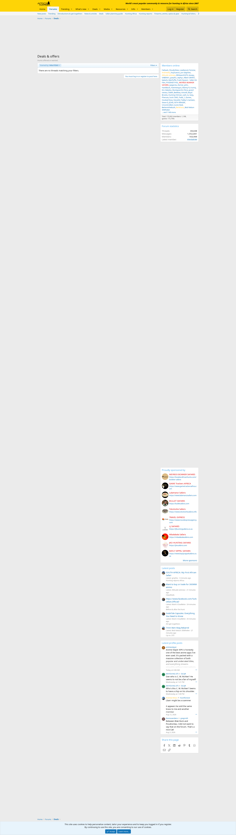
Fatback (165, 70)
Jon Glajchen (186, 72)
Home (42, 9)
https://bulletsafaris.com (179, 503)
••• (196, 670)
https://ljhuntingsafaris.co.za (180, 529)
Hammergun (176, 87)
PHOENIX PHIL (172, 82)
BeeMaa (177, 92)
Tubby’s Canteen (188, 100)
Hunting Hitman (175, 95)
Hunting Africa (131, 13)
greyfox (173, 77)
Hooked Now (167, 100)
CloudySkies (174, 70)
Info (133, 9)
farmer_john (183, 85)
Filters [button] (152, 65)
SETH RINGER (179, 102)
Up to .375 (170, 635)
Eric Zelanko (167, 90)
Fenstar (192, 70)
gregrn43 (184, 718)
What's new (81, 9)
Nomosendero (172, 718)
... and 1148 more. (169, 112)
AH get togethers (173, 624)
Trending (65, 9)
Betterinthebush (168, 107)
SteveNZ (176, 100)
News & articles (90, 13)
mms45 (184, 92)
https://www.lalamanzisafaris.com (183, 495)
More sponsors (190, 560)
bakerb (165, 80)
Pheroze (165, 97)
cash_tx (186, 95)
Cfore (185, 90)
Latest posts (168, 568)
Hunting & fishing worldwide (193, 13)
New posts (41, 13)
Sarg (191, 95)
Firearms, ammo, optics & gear (166, 13)
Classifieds (170, 595)
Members (145, 9)
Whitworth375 (182, 75)
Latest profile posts (172, 642)
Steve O (165, 102)
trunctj (193, 87)
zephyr (180, 77)
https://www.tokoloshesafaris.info (183, 512)
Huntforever (185, 698)
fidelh (170, 92)
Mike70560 (49, 65)
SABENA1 (165, 77)
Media (107, 9)
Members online (171, 65)
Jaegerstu (173, 85)
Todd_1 (182, 97)
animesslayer (171, 647)
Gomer (188, 97)
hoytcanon (175, 72)
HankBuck (166, 87)
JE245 (171, 102)
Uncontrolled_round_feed (172, 105)
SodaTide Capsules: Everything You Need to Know (180, 614)
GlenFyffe (172, 80)
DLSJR (183, 673)
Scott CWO (173, 97)
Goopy (191, 75)
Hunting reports (145, 13)
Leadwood (184, 70)
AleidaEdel (192, 139)
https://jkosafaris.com (178, 545)
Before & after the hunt (175, 609)
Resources (120, 9)
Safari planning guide (114, 13)
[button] (71, 9)
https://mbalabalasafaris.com (181, 537)
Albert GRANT (189, 77)
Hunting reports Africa (175, 580)
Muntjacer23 (177, 90)
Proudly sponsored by (173, 470)
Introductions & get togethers (70, 13)
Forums (53, 9)
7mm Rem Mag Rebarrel (177, 627)
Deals (95, 9)
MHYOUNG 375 (172, 673)
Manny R (186, 87)
